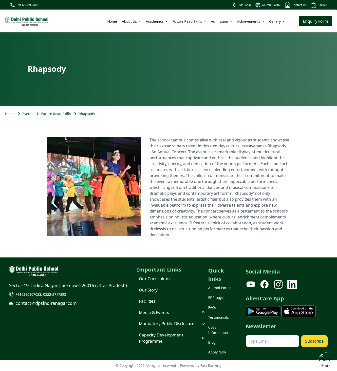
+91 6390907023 (27, 5)
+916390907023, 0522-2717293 (41, 294)
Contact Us (299, 5)
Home (112, 21)
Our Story (148, 290)
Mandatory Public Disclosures (167, 323)
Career (322, 5)
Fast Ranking (211, 365)
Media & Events (154, 312)
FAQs (212, 307)
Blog (212, 342)
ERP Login (244, 5)
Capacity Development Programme (161, 338)
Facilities (147, 301)
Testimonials (218, 317)
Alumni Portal (271, 5)
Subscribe (314, 341)
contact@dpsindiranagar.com (46, 303)
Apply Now (217, 352)
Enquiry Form (315, 21)
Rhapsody (87, 113)
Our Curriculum (154, 278)
